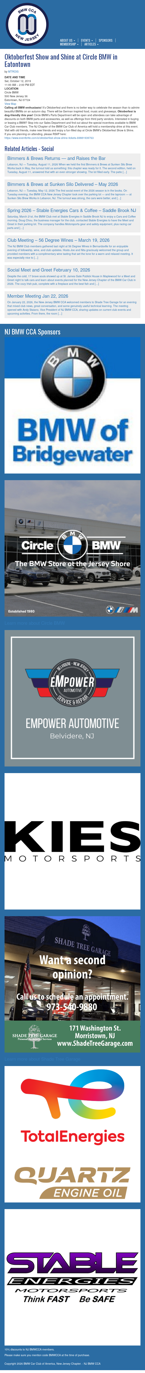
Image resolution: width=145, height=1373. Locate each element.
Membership (68, 44)
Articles (90, 44)
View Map (10, 104)
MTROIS (13, 71)
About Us (66, 40)
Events (86, 40)
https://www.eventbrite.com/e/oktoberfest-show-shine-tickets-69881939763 (49, 138)
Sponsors (106, 40)
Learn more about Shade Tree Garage (42, 1058)
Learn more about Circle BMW (35, 622)
